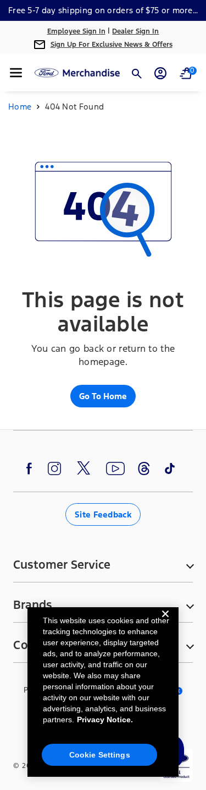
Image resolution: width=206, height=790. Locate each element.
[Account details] (160, 73)
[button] (16, 72)
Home (19, 106)
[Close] (165, 623)
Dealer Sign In (135, 31)
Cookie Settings (99, 754)
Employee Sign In (76, 31)
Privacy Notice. (105, 719)
